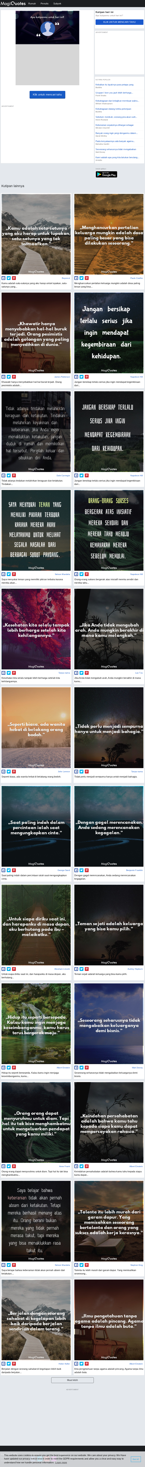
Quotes (106, 174)
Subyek (57, 3)
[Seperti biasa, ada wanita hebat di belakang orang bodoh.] (36, 727)
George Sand (64, 870)
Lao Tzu (139, 673)
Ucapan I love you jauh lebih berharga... (114, 92)
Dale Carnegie (63, 475)
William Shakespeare (104, 104)
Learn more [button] (61, 1462)
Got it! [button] (136, 1459)
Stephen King (136, 1265)
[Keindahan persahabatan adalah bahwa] (108, 1122)
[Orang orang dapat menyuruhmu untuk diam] (36, 1122)
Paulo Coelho (136, 278)
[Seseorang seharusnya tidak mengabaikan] (108, 1023)
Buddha (99, 87)
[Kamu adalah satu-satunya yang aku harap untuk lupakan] (36, 234)
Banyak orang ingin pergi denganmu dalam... (117, 133)
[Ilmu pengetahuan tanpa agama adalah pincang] (108, 1320)
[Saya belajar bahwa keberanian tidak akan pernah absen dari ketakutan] (36, 1221)
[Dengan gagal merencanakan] (108, 826)
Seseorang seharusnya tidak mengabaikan (116, 149)
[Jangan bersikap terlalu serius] (108, 333)
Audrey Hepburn (135, 969)
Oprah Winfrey (101, 136)
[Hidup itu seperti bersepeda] (36, 1023)
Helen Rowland (102, 120)
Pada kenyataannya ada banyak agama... (115, 141)
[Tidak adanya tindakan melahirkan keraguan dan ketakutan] (36, 431)
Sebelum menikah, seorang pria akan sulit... (116, 117)
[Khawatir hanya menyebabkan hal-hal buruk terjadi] (36, 333)
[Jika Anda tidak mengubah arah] (108, 629)
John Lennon (64, 771)
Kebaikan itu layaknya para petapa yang (115, 84)
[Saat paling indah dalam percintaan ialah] (36, 826)
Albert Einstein (63, 1067)
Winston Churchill (103, 128)
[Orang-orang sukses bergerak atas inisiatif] (108, 530)
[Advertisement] (47, 135)
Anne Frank (64, 1166)
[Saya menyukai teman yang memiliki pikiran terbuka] (36, 530)
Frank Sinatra (101, 96)
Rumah (32, 3)
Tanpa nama (64, 673)
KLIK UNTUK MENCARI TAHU (119, 22)
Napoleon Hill (136, 377)
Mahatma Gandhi (102, 144)
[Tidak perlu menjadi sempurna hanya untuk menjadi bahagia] (108, 727)
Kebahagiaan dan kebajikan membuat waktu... (117, 101)
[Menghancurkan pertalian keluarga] (108, 234)
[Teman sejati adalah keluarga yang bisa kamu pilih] (108, 925)
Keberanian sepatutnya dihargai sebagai (115, 125)
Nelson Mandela (62, 574)
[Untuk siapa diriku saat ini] (36, 925)
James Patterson (62, 377)
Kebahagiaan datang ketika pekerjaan (113, 109)
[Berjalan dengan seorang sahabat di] (36, 1320)
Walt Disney (100, 152)
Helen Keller (64, 1364)
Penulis (44, 3)
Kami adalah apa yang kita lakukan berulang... (117, 157)
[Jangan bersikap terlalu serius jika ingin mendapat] (108, 431)
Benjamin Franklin (134, 870)
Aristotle (99, 160)
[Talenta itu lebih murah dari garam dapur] (108, 1221)
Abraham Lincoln (62, 969)
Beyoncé (66, 278)
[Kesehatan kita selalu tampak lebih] (36, 629)
